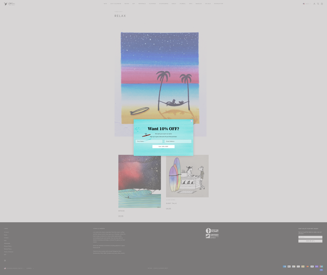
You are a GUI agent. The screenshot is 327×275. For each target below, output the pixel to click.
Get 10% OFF (163, 146)
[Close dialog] (191, 121)
